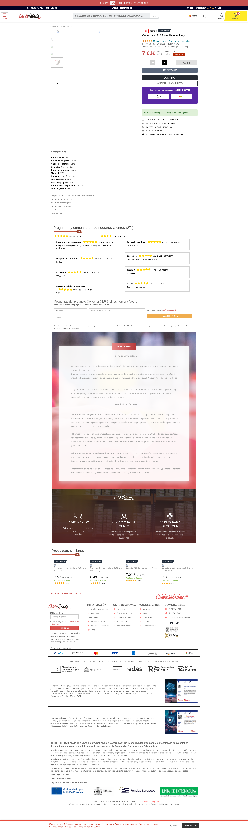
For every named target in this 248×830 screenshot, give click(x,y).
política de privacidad (170, 310)
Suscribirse (64, 628)
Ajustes (173, 825)
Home (52, 26)
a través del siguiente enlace (83, 370)
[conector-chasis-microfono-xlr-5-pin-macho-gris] (70, 565)
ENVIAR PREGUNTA (169, 316)
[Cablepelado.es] (30, 16)
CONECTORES (62, 26)
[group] (58, 62)
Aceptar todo (190, 825)
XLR (71, 26)
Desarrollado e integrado (148, 801)
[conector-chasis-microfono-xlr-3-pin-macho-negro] (106, 565)
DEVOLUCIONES (124, 346)
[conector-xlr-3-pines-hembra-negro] (142, 565)
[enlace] (181, 691)
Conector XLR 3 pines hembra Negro (141, 568)
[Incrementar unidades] (164, 62)
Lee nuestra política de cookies (86, 826)
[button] (58, 83)
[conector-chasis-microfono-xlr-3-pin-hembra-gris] (178, 565)
